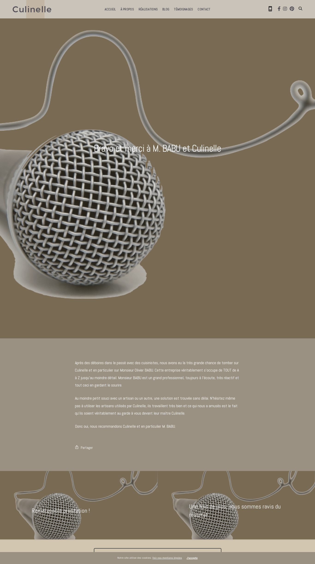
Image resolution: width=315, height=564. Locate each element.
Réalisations (148, 9)
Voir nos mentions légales (167, 558)
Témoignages (183, 9)
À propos (127, 9)
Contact (204, 9)
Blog (165, 9)
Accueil (110, 9)
